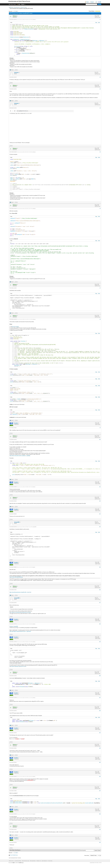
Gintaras (34, 19)
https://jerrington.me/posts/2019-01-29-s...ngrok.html (20, 631)
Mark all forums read (25, 860)
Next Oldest (12, 850)
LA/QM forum (11, 7)
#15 (99, 567)
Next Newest (17, 850)
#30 (99, 842)
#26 (99, 776)
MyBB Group (21, 862)
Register (22, 4)
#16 (99, 589)
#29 (99, 829)
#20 (99, 675)
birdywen (16, 72)
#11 (99, 486)
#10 (99, 439)
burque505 (16, 522)
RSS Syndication (33, 860)
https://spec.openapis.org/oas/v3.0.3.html (18, 666)
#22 (99, 710)
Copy (96, 22)
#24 (99, 748)
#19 (99, 641)
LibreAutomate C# (17, 7)
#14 (99, 526)
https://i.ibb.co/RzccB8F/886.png (16, 577)
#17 (99, 602)
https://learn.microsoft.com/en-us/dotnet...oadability (20, 455)
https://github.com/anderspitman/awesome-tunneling (20, 612)
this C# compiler (15, 326)
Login (19, 4)
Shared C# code (24, 7)
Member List (39, 860)
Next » (17, 11)
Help (99, 22)
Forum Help (50, 860)
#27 (99, 790)
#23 (99, 732)
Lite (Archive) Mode (17, 860)
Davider (16, 423)
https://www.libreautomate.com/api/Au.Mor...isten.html (20, 592)
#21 (99, 697)
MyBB (14, 862)
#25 (99, 762)
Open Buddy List (44, 860)
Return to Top (11, 860)
